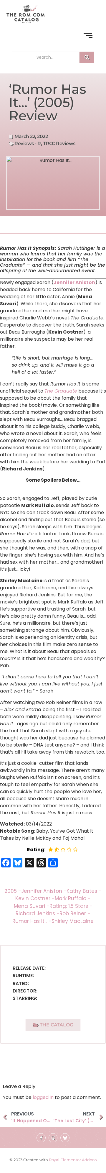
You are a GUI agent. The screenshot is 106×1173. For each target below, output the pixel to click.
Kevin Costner (35, 898)
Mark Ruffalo (73, 898)
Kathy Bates (84, 891)
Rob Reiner (74, 913)
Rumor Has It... (32, 921)
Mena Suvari (31, 906)
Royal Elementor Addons (73, 1159)
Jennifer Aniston (74, 282)
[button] (53, 1025)
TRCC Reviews (59, 143)
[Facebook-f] (41, 1137)
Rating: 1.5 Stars (70, 906)
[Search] (87, 57)
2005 (12, 891)
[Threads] (53, 1137)
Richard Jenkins (37, 913)
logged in (43, 1097)
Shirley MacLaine (73, 921)
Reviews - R (27, 143)
